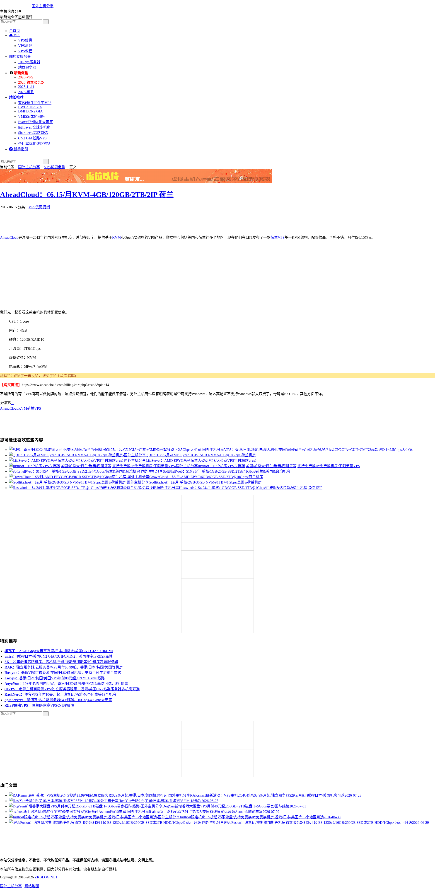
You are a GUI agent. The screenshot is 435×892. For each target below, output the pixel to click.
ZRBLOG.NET (46, 877)
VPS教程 (25, 51)
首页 (14, 31)
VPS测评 (25, 46)
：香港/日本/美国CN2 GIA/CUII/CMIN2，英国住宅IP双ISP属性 (59, 656)
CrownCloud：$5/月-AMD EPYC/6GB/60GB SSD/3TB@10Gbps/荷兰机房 (206, 477)
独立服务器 (20, 56)
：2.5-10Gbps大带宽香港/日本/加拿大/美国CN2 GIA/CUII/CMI (59, 651)
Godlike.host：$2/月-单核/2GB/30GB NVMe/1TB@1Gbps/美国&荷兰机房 (205, 482)
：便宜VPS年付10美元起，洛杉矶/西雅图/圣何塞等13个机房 (60, 694)
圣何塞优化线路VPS (34, 144)
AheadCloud (9, 237)
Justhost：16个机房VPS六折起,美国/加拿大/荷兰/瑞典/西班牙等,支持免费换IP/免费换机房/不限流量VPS (279, 466)
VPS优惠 (25, 40)
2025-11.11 (26, 87)
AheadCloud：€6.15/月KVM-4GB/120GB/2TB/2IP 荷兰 (87, 194)
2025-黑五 (26, 92)
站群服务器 (27, 67)
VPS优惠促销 (54, 167)
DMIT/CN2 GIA (30, 111)
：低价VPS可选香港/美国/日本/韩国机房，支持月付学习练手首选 (63, 673)
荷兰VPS (278, 237)
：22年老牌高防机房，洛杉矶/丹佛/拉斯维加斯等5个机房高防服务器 (61, 662)
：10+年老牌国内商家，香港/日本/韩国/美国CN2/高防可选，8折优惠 (66, 683)
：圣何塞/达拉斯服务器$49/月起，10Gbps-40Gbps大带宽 (58, 700)
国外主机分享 (42, 6)
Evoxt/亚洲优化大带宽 (35, 122)
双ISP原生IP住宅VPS (34, 103)
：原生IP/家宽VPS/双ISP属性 (39, 705)
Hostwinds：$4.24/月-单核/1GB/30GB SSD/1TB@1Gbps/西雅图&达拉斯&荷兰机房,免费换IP (250, 488)
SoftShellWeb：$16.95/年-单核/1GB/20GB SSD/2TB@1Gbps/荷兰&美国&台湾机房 (226, 471)
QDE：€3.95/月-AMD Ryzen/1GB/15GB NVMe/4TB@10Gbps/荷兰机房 (201, 455)
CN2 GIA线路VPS (32, 138)
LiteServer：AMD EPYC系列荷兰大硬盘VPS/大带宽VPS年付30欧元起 (201, 460)
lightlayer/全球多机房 (34, 127)
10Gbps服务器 (29, 62)
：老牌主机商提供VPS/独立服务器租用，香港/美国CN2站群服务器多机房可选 (72, 689)
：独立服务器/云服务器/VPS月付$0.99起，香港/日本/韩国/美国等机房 (64, 667)
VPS (14, 35)
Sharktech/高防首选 (33, 133)
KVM (116, 237)
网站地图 (31, 886)
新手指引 (18, 149)
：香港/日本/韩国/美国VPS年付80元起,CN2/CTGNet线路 (55, 678)
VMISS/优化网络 (31, 116)
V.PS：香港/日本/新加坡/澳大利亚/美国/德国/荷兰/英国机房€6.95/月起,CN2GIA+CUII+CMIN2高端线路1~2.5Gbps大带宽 (318, 450)
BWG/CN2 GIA (30, 107)
